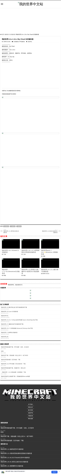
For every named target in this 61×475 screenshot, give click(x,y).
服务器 (6, 34)
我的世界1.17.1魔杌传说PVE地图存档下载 (12, 324)
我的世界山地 (4, 336)
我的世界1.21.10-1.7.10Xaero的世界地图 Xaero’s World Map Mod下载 (19, 320)
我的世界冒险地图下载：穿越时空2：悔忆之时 (13, 368)
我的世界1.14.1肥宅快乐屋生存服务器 (11, 231)
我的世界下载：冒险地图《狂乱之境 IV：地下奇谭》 (15, 355)
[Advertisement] (30, 21)
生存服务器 (12, 34)
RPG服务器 (22, 41)
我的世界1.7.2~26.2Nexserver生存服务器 (11, 271)
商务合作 (30, 407)
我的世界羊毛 (4, 315)
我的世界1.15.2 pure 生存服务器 (9, 311)
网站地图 (30, 418)
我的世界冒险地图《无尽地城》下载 (10, 359)
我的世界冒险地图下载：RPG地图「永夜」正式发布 (15, 347)
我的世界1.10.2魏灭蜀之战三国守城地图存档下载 (14, 307)
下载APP (54, 472)
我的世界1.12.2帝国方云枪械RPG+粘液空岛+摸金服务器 (30, 271)
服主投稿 (30, 410)
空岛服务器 (6, 226)
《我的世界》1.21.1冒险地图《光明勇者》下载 (13, 372)
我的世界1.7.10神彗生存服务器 (9, 332)
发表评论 (30, 41)
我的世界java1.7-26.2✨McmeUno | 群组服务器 (49, 252)
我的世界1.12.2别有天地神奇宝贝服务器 (50, 231)
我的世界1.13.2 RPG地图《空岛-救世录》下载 (13, 363)
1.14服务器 (13, 226)
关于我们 (30, 404)
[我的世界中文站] (30, 4)
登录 (21, 284)
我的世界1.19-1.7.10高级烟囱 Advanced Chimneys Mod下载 (17, 328)
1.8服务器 (19, 226)
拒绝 (2, 351)
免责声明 (30, 413)
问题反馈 (30, 415)
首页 (2, 34)
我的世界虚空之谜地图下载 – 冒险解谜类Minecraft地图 (15, 376)
